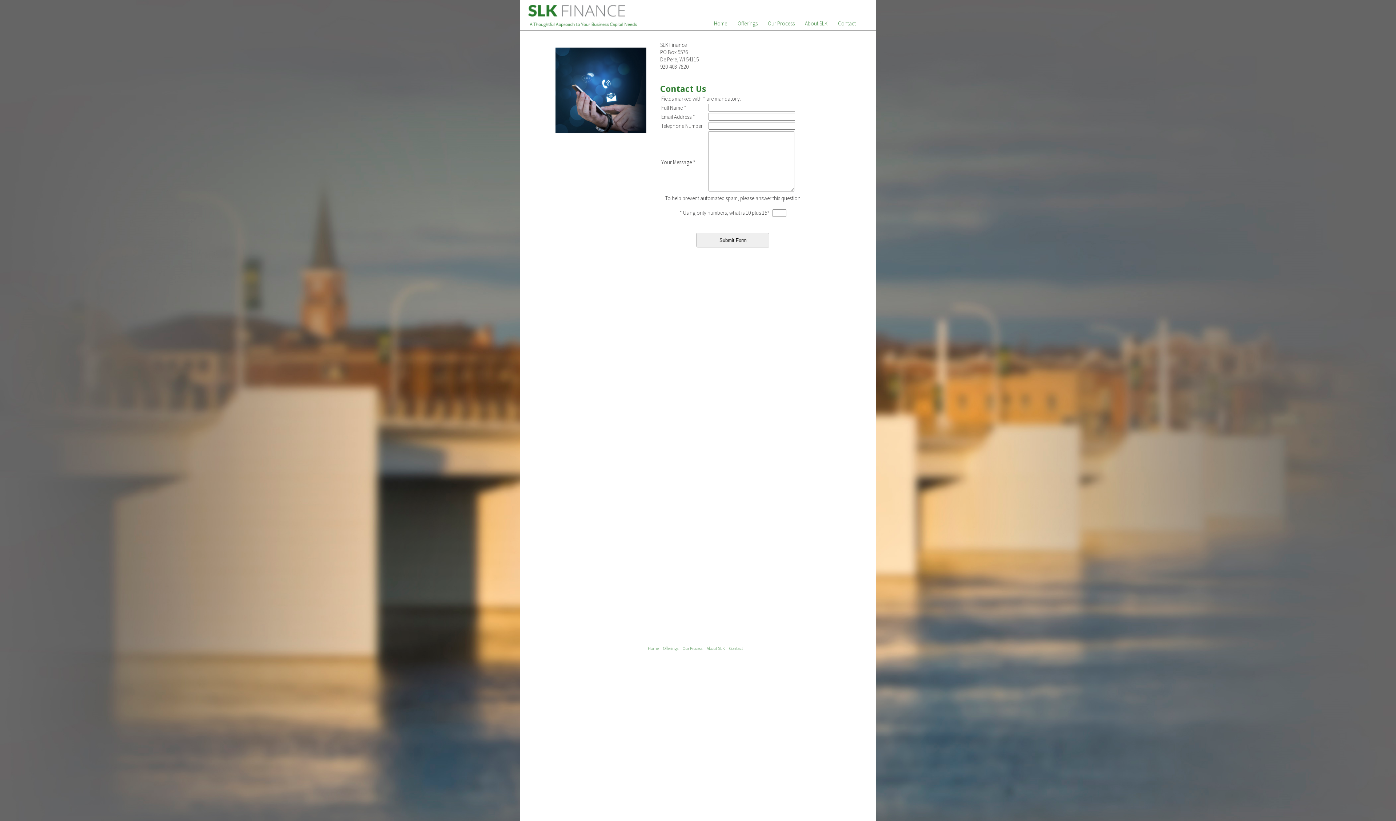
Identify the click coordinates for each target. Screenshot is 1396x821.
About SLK (816, 23)
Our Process (781, 23)
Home (720, 23)
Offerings (748, 23)
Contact (847, 23)
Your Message (678, 162)
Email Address (678, 116)
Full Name (673, 107)
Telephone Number (682, 125)
